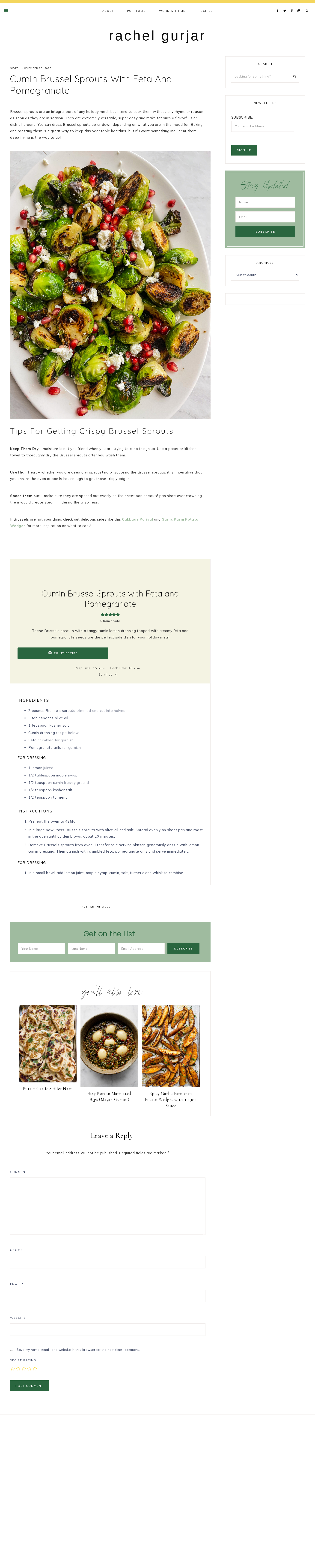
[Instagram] (300, 5)
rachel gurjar (157, 35)
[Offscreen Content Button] (6, 10)
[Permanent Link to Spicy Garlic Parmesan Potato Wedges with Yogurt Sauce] (171, 1086)
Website (18, 1317)
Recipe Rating (23, 1360)
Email (17, 1284)
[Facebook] (279, 5)
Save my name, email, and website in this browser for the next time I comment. (78, 1349)
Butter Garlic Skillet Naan (48, 1088)
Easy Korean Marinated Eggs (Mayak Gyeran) (109, 1096)
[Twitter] (286, 5)
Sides (14, 68)
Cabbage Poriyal (137, 519)
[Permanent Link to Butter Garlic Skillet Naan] (48, 1081)
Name (16, 1250)
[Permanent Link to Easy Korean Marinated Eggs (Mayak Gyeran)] (109, 1086)
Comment (18, 1172)
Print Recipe (65, 653)
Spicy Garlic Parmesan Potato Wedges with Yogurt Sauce (171, 1099)
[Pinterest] (293, 5)
